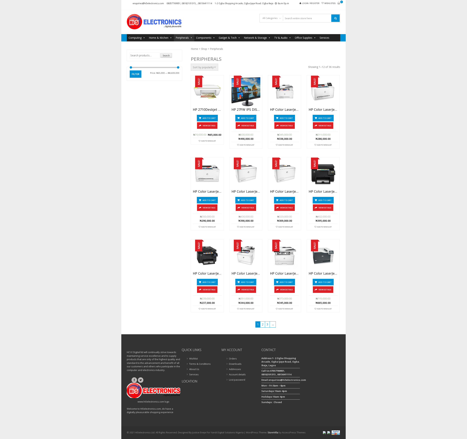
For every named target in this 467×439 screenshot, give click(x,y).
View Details (209, 125)
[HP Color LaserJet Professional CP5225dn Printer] (323, 255)
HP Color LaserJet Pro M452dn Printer (245, 192)
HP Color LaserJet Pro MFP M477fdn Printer (284, 274)
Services (324, 37)
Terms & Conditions (200, 363)
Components (203, 37)
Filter (135, 74)
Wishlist (193, 358)
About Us (194, 369)
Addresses (235, 369)
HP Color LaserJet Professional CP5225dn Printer (323, 274)
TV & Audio (280, 37)
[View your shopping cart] (338, 3)
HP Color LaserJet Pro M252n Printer (207, 192)
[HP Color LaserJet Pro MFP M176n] (323, 173)
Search (166, 55)
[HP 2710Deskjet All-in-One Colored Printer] (207, 91)
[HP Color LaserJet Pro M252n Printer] (207, 173)
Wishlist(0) (329, 3)
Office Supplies (303, 37)
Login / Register (310, 3)
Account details (237, 374)
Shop (204, 49)
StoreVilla (273, 432)
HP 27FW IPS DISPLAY (245, 110)
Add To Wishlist (208, 141)
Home (194, 49)
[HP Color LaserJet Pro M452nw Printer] (284, 173)
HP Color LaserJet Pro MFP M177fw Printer (207, 274)
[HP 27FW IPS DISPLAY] (245, 91)
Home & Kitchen (158, 37)
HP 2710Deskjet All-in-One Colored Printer (207, 110)
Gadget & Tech (228, 37)
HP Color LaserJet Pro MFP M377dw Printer (245, 274)
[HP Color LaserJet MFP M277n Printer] (284, 91)
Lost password (237, 379)
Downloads (235, 363)
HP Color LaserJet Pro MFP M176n (323, 192)
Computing (135, 37)
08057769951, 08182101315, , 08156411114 (189, 3)
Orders (233, 358)
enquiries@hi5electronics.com (148, 3)
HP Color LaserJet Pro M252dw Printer (323, 110)
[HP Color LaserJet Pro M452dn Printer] (245, 173)
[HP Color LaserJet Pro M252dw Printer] (323, 91)
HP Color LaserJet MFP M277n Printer (284, 110)
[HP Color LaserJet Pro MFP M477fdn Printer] (284, 255)
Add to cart (209, 118)
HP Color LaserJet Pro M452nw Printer (284, 192)
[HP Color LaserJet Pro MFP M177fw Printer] (207, 255)
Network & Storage (255, 37)
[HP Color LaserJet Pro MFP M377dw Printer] (245, 255)
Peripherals (182, 37)
